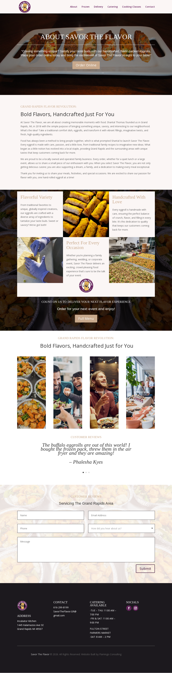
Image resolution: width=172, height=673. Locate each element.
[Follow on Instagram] (135, 608)
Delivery (98, 7)
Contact (150, 7)
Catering (113, 7)
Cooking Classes (131, 7)
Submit (145, 568)
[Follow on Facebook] (129, 608)
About (73, 7)
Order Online (86, 65)
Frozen (86, 7)
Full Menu (86, 318)
